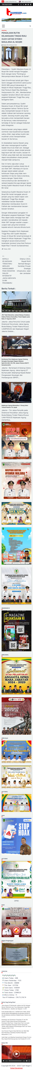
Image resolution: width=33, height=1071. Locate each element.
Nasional (4, 30)
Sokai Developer (16, 1068)
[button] (16, 1054)
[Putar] (3, 1061)
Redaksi (5, 45)
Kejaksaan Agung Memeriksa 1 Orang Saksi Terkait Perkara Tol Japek (15, 406)
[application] (16, 1053)
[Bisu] (27, 1061)
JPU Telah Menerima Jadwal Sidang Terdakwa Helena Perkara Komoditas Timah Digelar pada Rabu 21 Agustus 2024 (16, 317)
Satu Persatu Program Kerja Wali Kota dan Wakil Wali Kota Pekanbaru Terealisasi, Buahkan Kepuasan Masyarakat (15, 1032)
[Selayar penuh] (29, 1061)
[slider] (15, 1060)
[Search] (30, 26)
